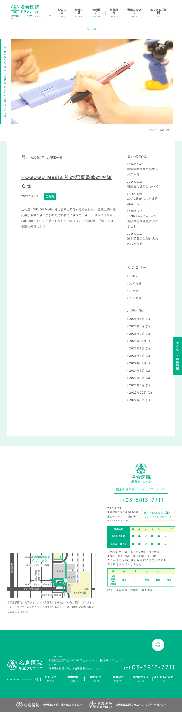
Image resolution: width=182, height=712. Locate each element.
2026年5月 (137, 326)
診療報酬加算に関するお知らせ (142, 172)
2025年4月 (137, 355)
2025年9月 (137, 348)
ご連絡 (134, 290)
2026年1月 (137, 333)
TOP (152, 129)
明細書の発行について (142, 186)
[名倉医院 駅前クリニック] (25, 8)
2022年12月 (138, 392)
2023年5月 (137, 385)
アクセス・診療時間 (177, 356)
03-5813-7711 (141, 500)
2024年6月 (137, 370)
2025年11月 (137, 341)
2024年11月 (137, 363)
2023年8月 (137, 377)
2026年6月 (137, 318)
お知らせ (165, 129)
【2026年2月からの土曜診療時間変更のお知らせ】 (142, 221)
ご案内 (50, 196)
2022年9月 (137, 400)
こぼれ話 (135, 298)
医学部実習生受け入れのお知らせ (142, 241)
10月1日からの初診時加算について (142, 201)
